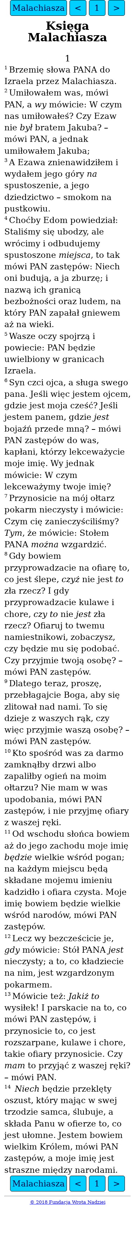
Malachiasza (38, 8)
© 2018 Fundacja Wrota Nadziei (67, 1202)
